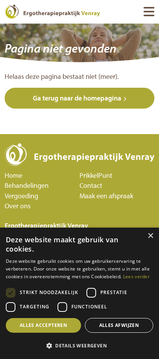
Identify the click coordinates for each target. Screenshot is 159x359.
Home (13, 175)
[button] (79, 345)
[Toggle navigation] (149, 12)
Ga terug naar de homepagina (77, 98)
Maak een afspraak (106, 195)
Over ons (17, 205)
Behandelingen (27, 185)
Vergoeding (21, 195)
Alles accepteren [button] (43, 325)
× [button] (150, 236)
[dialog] (79, 293)
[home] (79, 154)
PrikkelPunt (96, 175)
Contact (91, 185)
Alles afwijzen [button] (119, 325)
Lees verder (136, 276)
